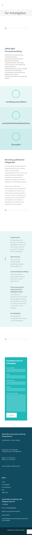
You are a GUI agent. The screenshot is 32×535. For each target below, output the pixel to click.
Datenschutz (5, 492)
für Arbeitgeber (6, 484)
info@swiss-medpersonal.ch (13, 466)
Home (3, 482)
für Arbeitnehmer (6, 487)
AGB (3, 490)
